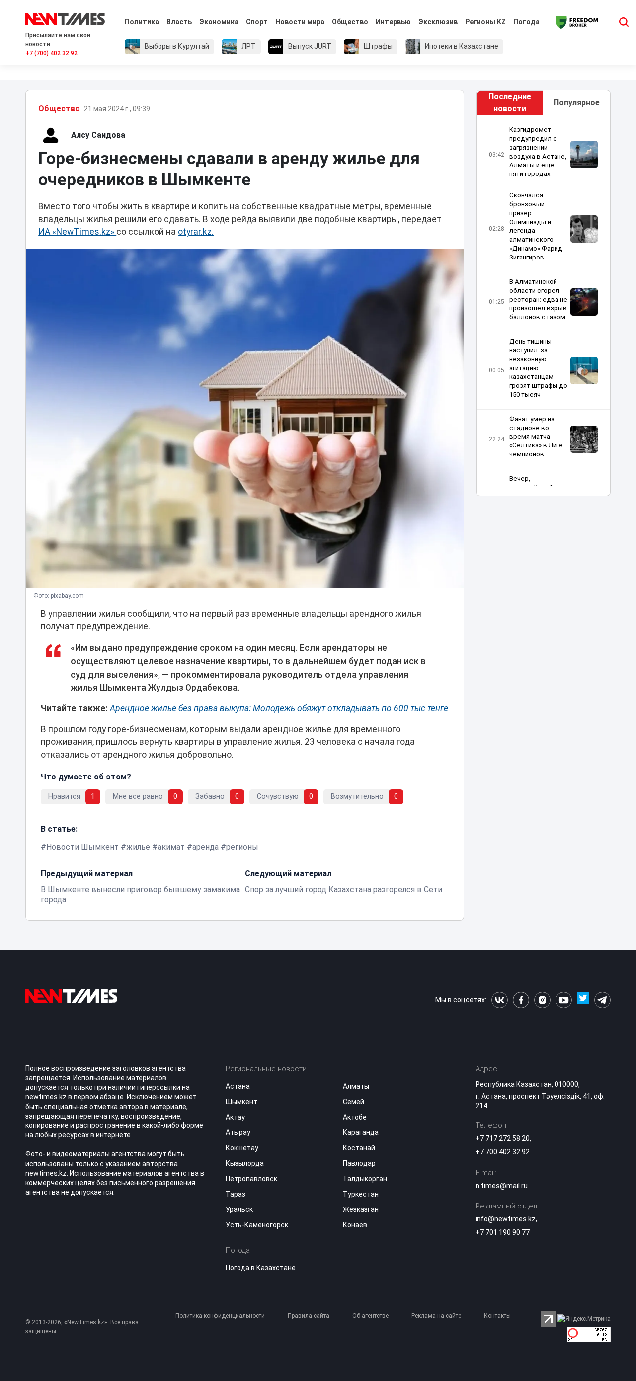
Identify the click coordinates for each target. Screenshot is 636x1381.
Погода (526, 22)
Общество (350, 22)
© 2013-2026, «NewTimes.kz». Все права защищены (82, 1327)
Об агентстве (370, 1315)
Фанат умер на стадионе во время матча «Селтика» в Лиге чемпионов (536, 436)
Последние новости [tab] (509, 102)
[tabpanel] (543, 305)
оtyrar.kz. (196, 232)
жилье (138, 847)
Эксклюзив (438, 22)
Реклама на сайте (436, 1315)
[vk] (499, 1000)
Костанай (359, 1148)
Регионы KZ (485, 22)
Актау (235, 1117)
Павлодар (359, 1163)
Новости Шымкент (82, 847)
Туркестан (361, 1194)
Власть (179, 22)
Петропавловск (251, 1179)
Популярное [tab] (577, 102)
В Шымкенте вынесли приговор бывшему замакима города (140, 894)
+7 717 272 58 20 (503, 1138)
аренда (205, 847)
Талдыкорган (365, 1179)
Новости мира (299, 22)
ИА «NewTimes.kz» (77, 232)
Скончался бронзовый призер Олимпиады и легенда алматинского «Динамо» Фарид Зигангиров (535, 226)
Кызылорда (245, 1163)
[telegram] (602, 1000)
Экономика (218, 22)
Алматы (356, 1086)
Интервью (393, 22)
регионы (242, 847)
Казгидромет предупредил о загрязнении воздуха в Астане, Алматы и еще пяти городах (537, 151)
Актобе (355, 1117)
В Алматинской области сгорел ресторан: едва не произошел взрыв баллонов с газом (538, 299)
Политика (142, 22)
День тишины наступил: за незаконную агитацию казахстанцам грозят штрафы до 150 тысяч (538, 368)
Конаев (355, 1225)
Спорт (257, 22)
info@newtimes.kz (506, 1219)
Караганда (361, 1132)
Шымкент (241, 1102)
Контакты (497, 1315)
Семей (353, 1102)
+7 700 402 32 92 (503, 1152)
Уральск (239, 1209)
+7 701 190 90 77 (503, 1232)
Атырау (238, 1132)
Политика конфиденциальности (220, 1315)
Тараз (235, 1194)
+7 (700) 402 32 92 (51, 53)
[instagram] (542, 1000)
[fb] (521, 1000)
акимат (171, 847)
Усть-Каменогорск (257, 1225)
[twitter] (583, 1000)
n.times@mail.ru (502, 1186)
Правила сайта (308, 1315)
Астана (238, 1086)
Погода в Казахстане (261, 1268)
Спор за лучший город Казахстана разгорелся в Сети (343, 889)
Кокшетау (242, 1148)
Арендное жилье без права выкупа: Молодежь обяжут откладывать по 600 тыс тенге (279, 708)
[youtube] (564, 1000)
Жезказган (361, 1209)
